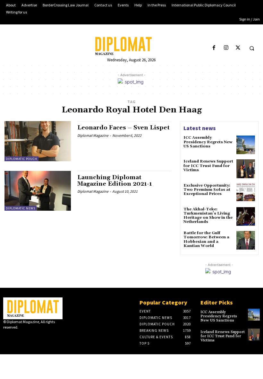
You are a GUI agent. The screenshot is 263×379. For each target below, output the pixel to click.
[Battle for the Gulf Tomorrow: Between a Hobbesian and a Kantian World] (245, 240)
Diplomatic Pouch (21, 159)
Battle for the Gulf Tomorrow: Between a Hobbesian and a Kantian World (206, 239)
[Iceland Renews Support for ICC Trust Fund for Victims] (245, 168)
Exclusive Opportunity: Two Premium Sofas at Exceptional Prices (206, 189)
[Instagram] (226, 48)
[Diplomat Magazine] (131, 46)
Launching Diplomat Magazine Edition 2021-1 (114, 181)
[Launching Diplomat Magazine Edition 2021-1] (37, 191)
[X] (237, 48)
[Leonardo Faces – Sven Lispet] (37, 141)
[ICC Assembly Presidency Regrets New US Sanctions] (245, 145)
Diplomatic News (20, 208)
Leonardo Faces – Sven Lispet (123, 127)
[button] (252, 48)
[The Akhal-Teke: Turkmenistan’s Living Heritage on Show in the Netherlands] (245, 216)
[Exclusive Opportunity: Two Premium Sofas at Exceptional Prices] (245, 192)
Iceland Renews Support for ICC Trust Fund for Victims (208, 165)
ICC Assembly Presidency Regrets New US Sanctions (207, 141)
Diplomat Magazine (92, 135)
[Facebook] (214, 48)
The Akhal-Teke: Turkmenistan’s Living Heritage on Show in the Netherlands (208, 216)
